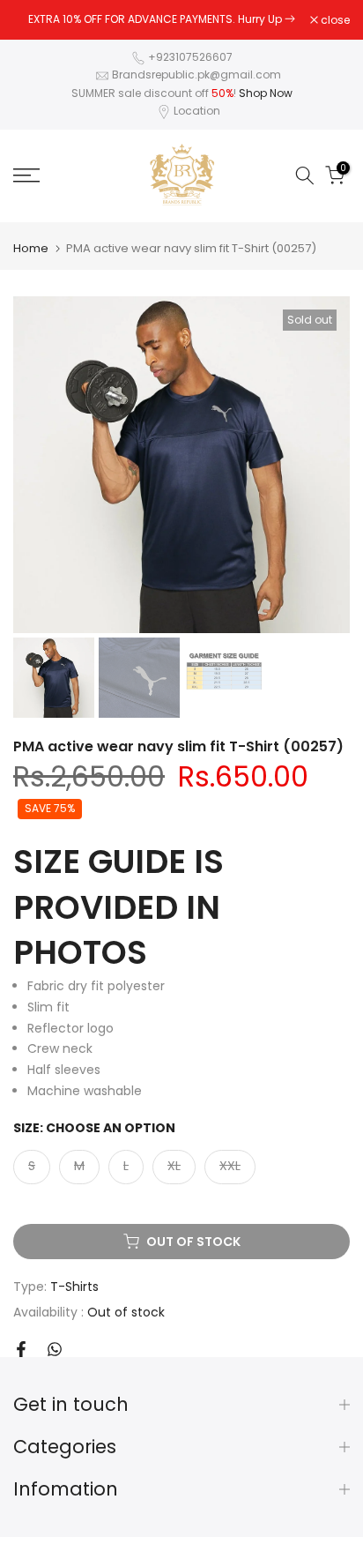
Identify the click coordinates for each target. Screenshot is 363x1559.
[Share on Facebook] (21, 1349)
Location (197, 110)
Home (30, 248)
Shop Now (266, 93)
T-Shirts (74, 1286)
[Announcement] (161, 19)
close (334, 20)
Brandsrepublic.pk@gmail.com (196, 74)
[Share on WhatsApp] (55, 1349)
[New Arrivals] (290, 18)
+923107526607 (190, 56)
